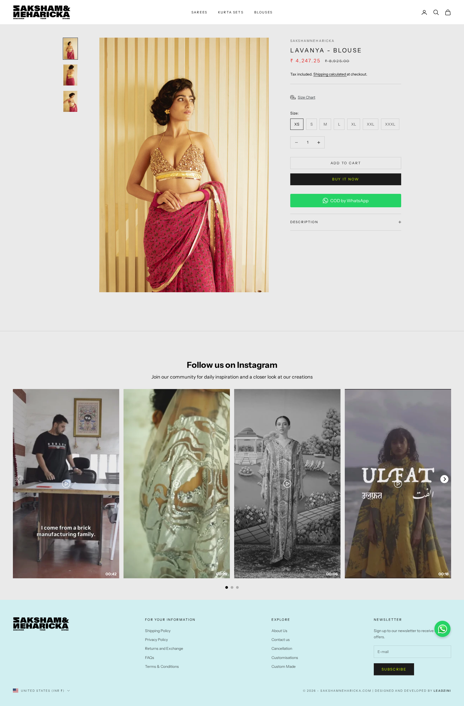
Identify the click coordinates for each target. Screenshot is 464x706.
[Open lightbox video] (66, 483)
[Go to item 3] (70, 101)
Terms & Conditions (162, 666)
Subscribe (394, 669)
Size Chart (306, 97)
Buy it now (345, 179)
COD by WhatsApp (349, 200)
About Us (279, 630)
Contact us (280, 639)
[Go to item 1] (70, 49)
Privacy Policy (156, 639)
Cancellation (281, 648)
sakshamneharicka (312, 41)
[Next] (444, 479)
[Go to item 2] (70, 75)
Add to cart (346, 163)
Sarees (199, 12)
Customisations (284, 657)
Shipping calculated (330, 74)
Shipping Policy (158, 630)
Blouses (263, 12)
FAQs (149, 657)
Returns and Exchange (164, 648)
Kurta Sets (231, 12)
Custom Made (283, 666)
